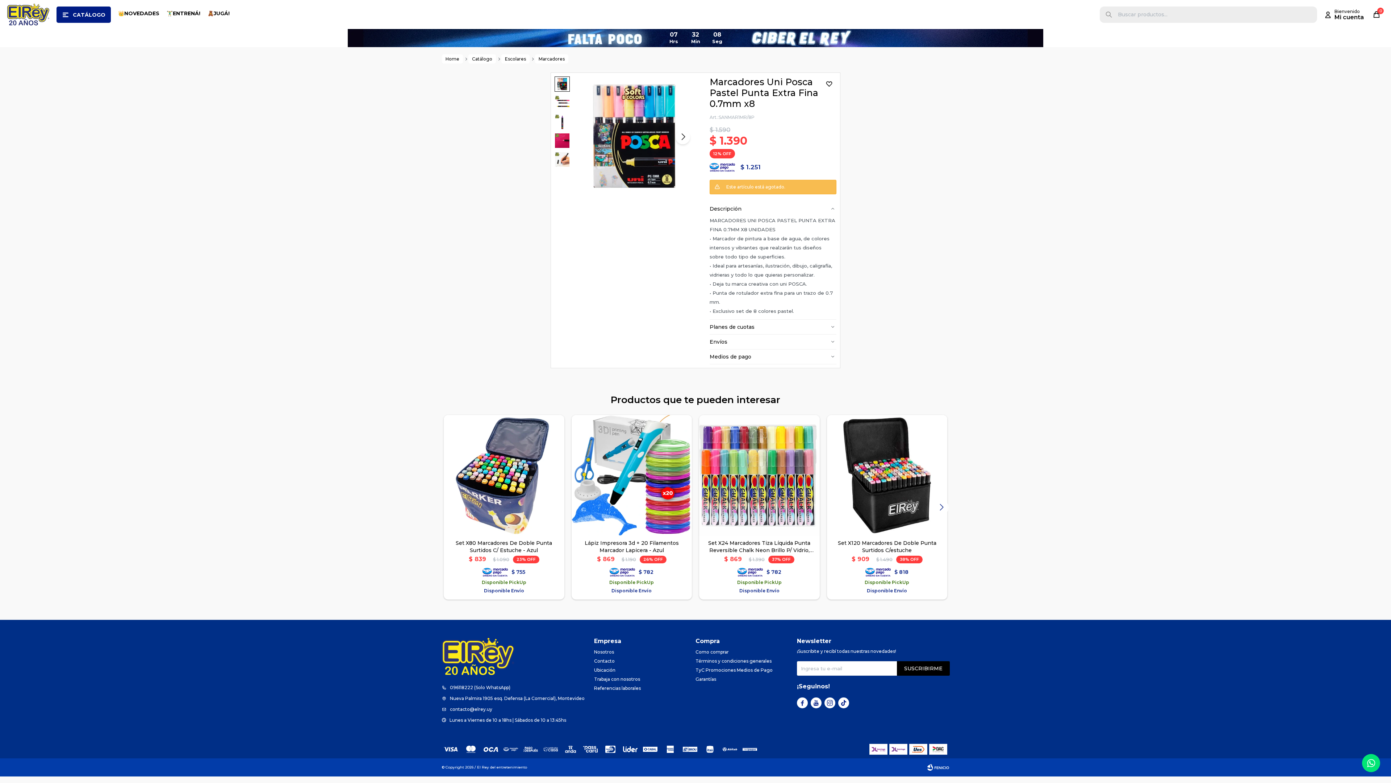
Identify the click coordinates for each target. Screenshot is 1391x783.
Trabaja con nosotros (617, 679)
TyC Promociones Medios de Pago (734, 670)
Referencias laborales (617, 688)
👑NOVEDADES (138, 13)
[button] (1109, 15)
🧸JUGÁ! (219, 13)
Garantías (706, 679)
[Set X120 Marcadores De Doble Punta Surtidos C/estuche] (887, 475)
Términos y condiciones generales (734, 661)
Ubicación (604, 670)
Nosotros (604, 652)
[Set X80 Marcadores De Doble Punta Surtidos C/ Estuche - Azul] (504, 475)
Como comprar (712, 652)
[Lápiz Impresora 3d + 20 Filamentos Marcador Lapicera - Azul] (632, 475)
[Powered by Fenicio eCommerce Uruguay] (938, 767)
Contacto (604, 661)
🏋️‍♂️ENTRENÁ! (183, 13)
